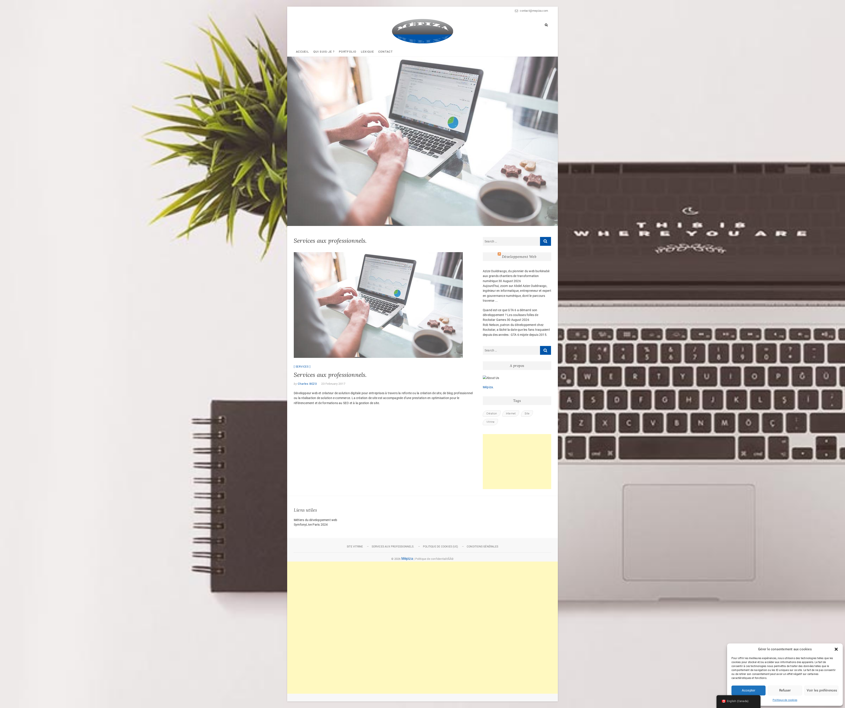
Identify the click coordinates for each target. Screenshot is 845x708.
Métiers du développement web (315, 520)
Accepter (748, 690)
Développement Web (519, 256)
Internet (511, 413)
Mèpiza (488, 387)
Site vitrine (355, 546)
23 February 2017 (333, 383)
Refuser (785, 690)
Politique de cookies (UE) (440, 546)
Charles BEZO (307, 383)
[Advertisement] (517, 461)
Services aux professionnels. (330, 374)
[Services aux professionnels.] (384, 305)
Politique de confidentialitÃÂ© (434, 558)
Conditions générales (482, 546)
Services (302, 366)
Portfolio (347, 51)
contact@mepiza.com (533, 10)
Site (527, 413)
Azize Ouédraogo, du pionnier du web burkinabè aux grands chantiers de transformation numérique (516, 276)
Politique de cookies (785, 700)
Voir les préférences (822, 690)
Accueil (302, 51)
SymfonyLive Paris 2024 (311, 524)
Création (491, 413)
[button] (836, 649)
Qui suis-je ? (323, 51)
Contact (385, 51)
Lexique (367, 51)
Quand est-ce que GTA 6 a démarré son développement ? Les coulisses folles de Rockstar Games (510, 315)
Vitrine (490, 421)
